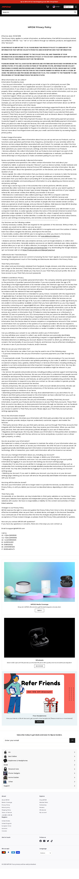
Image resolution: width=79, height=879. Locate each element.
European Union (6, 826)
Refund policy (6, 807)
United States (6, 821)
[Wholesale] (39, 638)
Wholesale (43, 810)
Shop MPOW (43, 800)
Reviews (42, 807)
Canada (4, 831)
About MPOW (5, 800)
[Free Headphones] (39, 693)
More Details (39, 666)
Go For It (39, 721)
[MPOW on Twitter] (48, 841)
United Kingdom (7, 823)
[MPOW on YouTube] (44, 841)
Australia (4, 828)
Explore (39, 610)
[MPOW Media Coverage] (39, 582)
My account (43, 812)
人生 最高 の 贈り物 (7, 815)
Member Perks (44, 802)
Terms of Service (7, 812)
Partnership (43, 805)
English (68, 7)
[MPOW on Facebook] (41, 841)
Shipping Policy (6, 810)
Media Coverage (7, 802)
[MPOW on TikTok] (52, 841)
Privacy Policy (6, 805)
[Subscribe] (72, 740)
